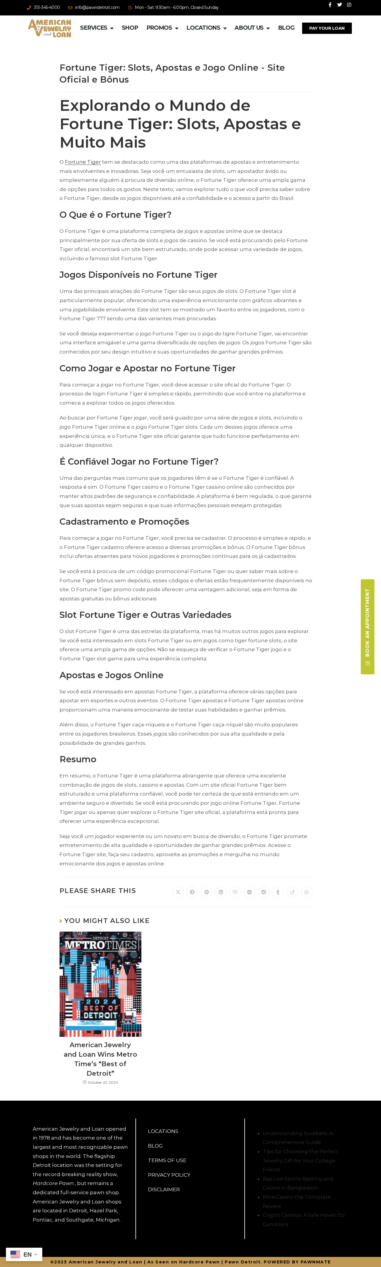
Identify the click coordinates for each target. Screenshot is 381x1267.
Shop (130, 27)
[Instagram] (349, 5)
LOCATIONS (163, 1131)
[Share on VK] (249, 892)
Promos (159, 27)
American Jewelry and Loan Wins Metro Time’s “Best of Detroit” (100, 1059)
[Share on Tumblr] (278, 892)
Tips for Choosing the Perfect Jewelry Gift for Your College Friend (300, 1160)
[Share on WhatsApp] (307, 892)
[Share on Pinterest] (207, 892)
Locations (203, 27)
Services (93, 27)
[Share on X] (178, 892)
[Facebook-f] (330, 5)
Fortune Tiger (83, 162)
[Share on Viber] (235, 892)
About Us (249, 27)
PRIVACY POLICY (169, 1175)
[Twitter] (339, 5)
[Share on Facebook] (192, 892)
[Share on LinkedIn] (221, 892)
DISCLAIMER (164, 1189)
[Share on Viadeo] (292, 892)
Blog (286, 27)
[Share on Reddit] (264, 892)
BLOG (155, 1146)
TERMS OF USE (167, 1160)
